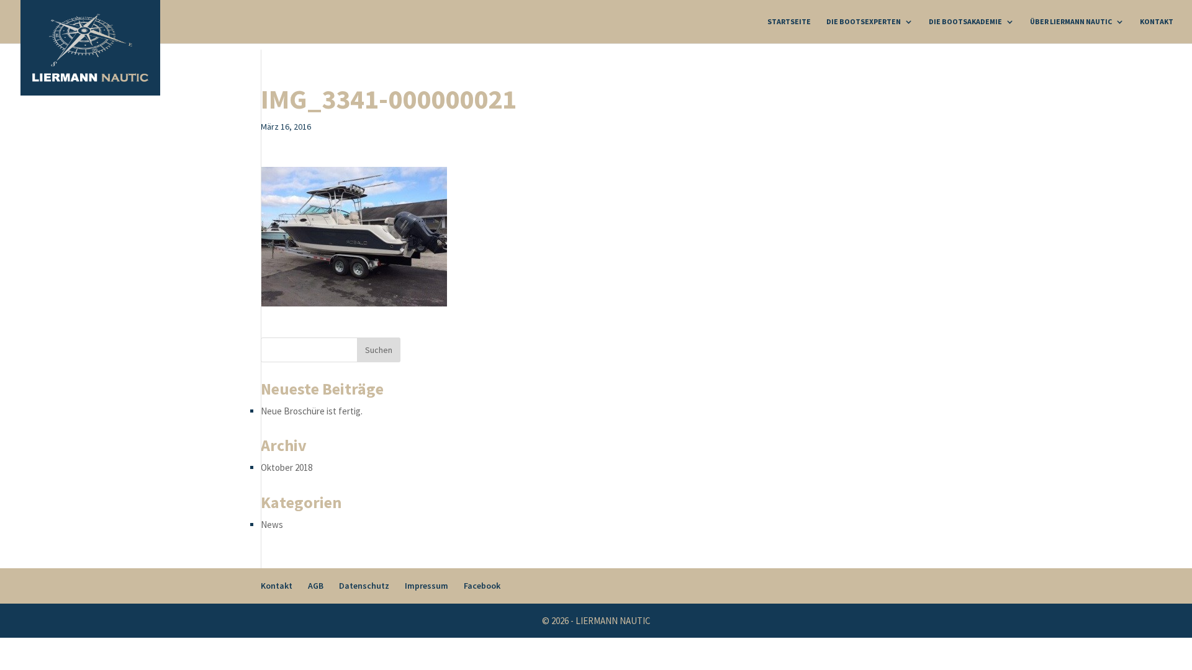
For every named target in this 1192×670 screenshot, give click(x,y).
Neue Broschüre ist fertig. (312, 411)
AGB (315, 585)
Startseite (789, 21)
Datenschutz (364, 585)
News (272, 524)
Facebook (482, 585)
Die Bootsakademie (965, 21)
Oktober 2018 (286, 467)
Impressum (426, 585)
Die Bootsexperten (863, 21)
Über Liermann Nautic (1071, 21)
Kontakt (1156, 21)
